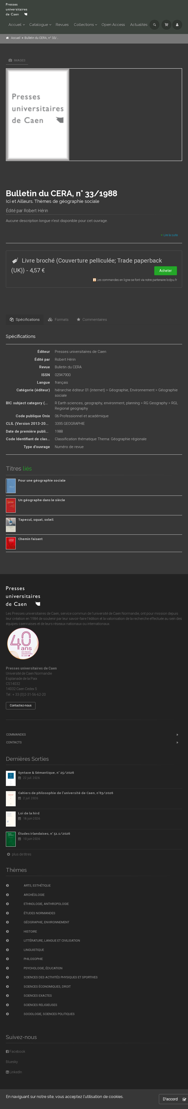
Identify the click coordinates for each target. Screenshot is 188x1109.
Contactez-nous (21, 705)
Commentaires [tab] (94, 319)
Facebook (17, 1051)
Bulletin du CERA (68, 367)
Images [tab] (19, 60)
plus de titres (21, 854)
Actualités (138, 25)
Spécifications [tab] (27, 319)
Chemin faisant (30, 539)
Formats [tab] (61, 319)
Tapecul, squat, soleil (35, 519)
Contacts (14, 742)
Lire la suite (170, 235)
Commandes (16, 734)
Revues (62, 25)
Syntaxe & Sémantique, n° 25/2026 (46, 772)
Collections (84, 25)
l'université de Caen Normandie (115, 613)
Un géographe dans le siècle (41, 500)
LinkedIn (15, 1072)
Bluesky (12, 1062)
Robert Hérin (36, 210)
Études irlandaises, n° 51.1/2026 (44, 833)
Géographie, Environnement (131, 390)
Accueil (15, 25)
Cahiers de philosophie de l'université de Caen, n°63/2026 (65, 793)
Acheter (165, 271)
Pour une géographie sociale (42, 480)
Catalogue (38, 25)
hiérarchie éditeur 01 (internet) (80, 390)
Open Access (113, 25)
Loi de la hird (28, 813)
